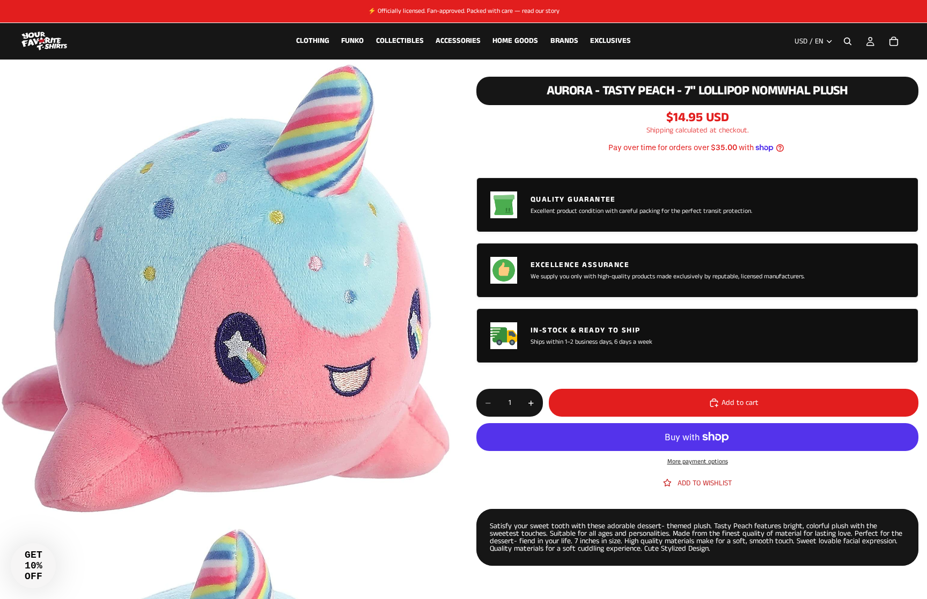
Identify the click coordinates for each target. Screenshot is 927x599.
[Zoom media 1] (225, 289)
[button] (33, 565)
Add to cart (740, 402)
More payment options (697, 461)
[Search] (847, 41)
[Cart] (894, 41)
